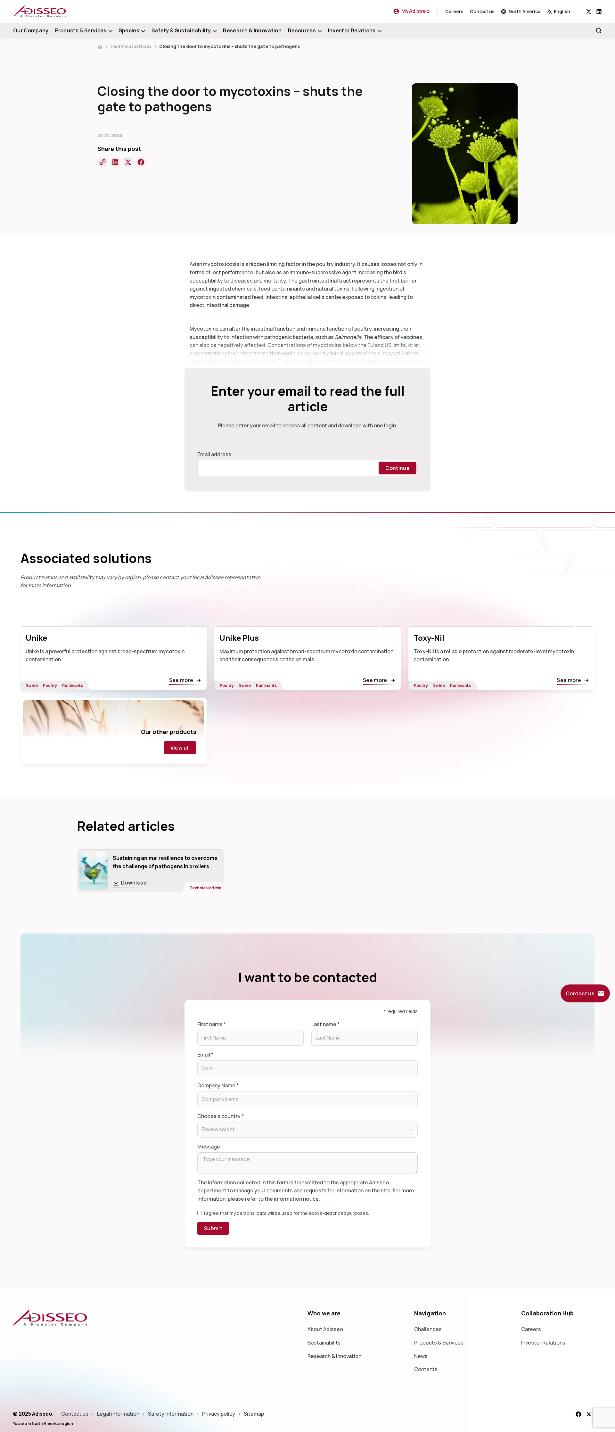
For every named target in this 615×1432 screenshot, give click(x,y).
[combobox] (566, 11)
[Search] (598, 30)
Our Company (31, 30)
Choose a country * (220, 1116)
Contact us (482, 11)
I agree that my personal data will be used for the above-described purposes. (286, 1213)
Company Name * (218, 1085)
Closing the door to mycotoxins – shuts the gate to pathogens (229, 46)
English (562, 11)
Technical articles (131, 46)
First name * (211, 1024)
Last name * (325, 1024)
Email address (214, 454)
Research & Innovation (252, 30)
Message (208, 1146)
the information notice (292, 1198)
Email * (205, 1054)
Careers (454, 11)
